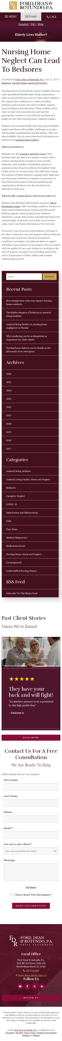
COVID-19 (11, 504)
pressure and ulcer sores (33, 153)
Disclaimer (31, 887)
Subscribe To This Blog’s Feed (21, 593)
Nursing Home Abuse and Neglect (29, 83)
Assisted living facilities (18, 471)
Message (9, 860)
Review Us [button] (31, 998)
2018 (8, 440)
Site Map (19, 1032)
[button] (10, 15)
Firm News (11, 529)
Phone (8, 812)
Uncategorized (13, 562)
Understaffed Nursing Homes (21, 570)
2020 (8, 423)
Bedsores (6, 83)
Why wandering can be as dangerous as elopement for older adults (26, 337)
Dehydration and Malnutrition (22, 512)
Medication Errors (15, 545)
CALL (53, 17)
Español (23, 24)
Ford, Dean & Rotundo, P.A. (29, 79)
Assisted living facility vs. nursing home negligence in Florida (26, 326)
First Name (11, 780)
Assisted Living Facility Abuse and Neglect (28, 479)
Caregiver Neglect (15, 496)
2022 (8, 407)
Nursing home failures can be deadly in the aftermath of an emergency (28, 349)
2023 (8, 398)
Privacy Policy (30, 1032)
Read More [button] (31, 737)
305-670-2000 (32, 970)
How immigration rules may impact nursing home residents (29, 302)
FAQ (33, 24)
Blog (41, 24)
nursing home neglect (27, 139)
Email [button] (32, 16)
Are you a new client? (17, 844)
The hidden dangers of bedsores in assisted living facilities (28, 314)
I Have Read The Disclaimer (33, 894)
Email (8, 828)
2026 (8, 373)
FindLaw (36, 1035)
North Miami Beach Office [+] (32, 975)
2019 (8, 432)
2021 (8, 415)
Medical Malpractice (16, 537)
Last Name (11, 796)
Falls (8, 521)
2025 (8, 382)
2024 (8, 390)
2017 (8, 448)
